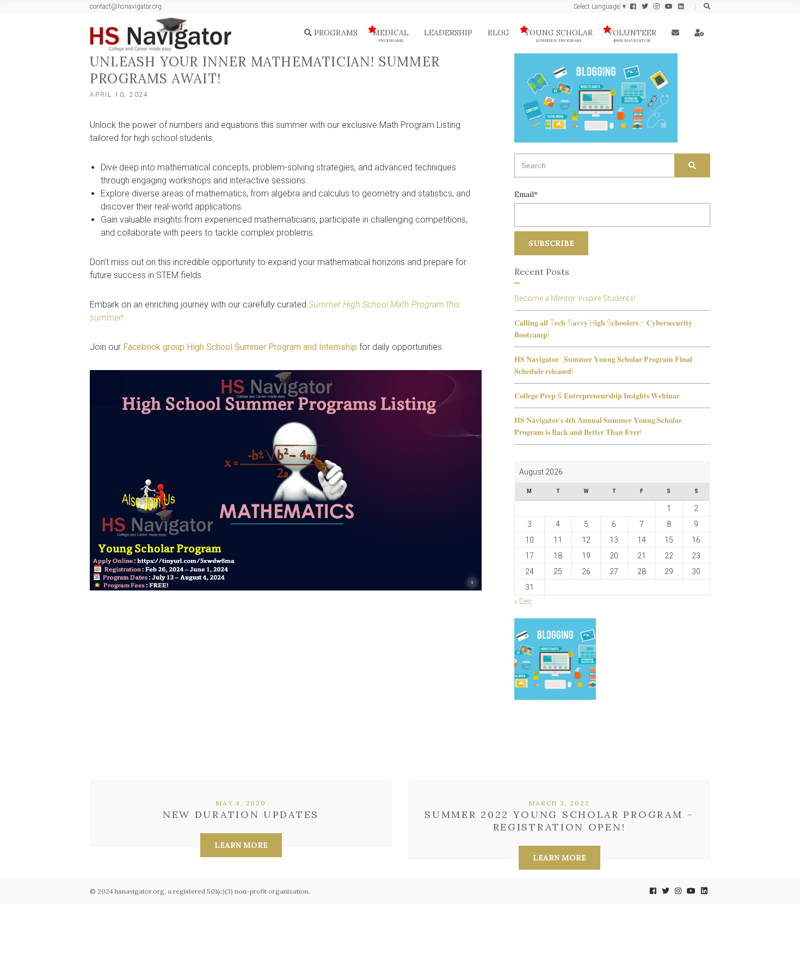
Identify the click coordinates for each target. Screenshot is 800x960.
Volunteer (632, 35)
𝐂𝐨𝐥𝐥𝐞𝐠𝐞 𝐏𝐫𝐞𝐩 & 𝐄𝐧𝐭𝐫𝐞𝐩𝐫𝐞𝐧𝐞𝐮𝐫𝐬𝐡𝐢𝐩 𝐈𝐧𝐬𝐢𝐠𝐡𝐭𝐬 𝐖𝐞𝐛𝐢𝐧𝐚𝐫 (597, 395)
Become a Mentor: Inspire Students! (574, 298)
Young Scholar (559, 35)
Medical (391, 35)
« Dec (523, 601)
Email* (526, 194)
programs (335, 33)
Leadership (448, 33)
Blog (498, 33)
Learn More (241, 845)
